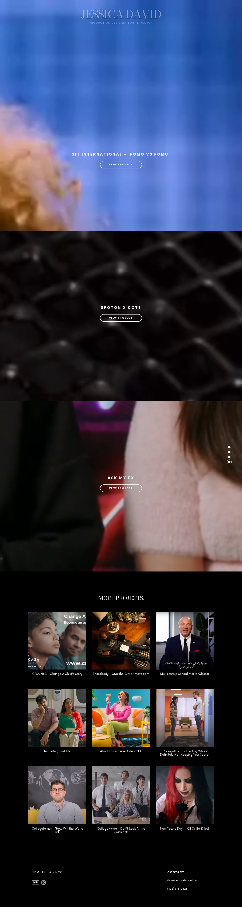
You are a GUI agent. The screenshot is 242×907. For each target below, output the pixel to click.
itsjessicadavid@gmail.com (183, 880)
